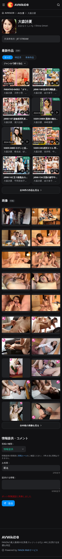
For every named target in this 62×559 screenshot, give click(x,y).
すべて (7, 57)
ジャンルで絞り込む (13, 63)
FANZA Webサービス (28, 550)
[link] (32, 13)
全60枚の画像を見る (29, 425)
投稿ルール (22, 455)
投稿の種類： (8, 444)
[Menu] (4, 5)
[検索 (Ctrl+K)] (58, 5)
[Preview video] (57, 83)
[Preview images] (27, 83)
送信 (10, 503)
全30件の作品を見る (29, 190)
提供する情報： (9, 477)
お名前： (6, 463)
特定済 (18, 57)
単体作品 (29, 57)
